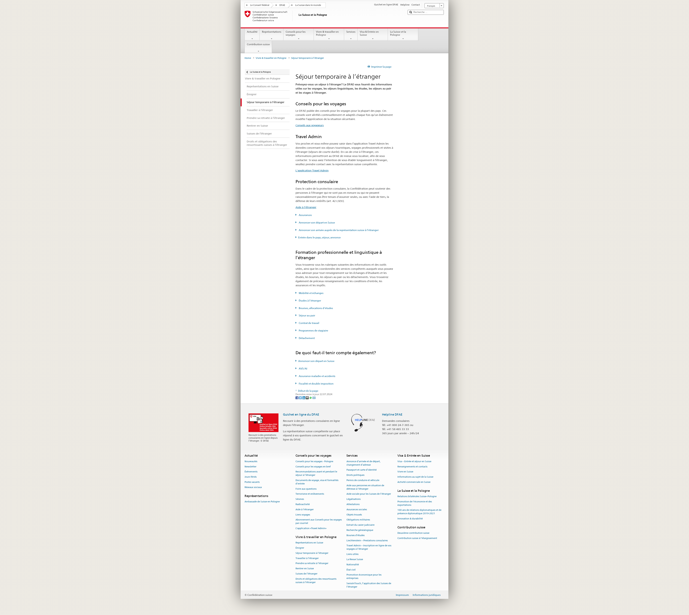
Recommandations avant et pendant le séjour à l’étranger (316, 473)
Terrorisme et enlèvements (310, 494)
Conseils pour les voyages (296, 33)
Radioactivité (303, 504)
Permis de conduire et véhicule (362, 480)
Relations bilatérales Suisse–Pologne (417, 496)
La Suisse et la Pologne (398, 33)
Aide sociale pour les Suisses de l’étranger (368, 494)
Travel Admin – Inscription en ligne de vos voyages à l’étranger (368, 547)
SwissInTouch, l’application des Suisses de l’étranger (368, 585)
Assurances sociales (356, 509)
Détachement (306, 338)
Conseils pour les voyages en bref (313, 466)
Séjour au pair (306, 315)
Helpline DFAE (392, 414)
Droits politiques (355, 475)
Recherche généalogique (359, 530)
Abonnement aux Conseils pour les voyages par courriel (319, 522)
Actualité (252, 31)
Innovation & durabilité (410, 518)
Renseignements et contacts (412, 466)
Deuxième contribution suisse (413, 533)
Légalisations (353, 499)
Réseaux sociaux (253, 487)
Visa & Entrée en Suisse (369, 33)
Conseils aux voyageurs (310, 125)
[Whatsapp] (311, 397)
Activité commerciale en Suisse (413, 482)
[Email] (314, 397)
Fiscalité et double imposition (316, 383)
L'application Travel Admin (312, 170)
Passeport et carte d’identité (361, 470)
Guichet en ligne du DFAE (301, 414)
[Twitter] (300, 397)
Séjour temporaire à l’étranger (312, 553)
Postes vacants (252, 482)
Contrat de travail (308, 323)
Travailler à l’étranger (307, 558)
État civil (351, 569)
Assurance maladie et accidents (316, 376)
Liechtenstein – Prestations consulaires (367, 540)
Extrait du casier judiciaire (360, 525)
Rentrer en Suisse (305, 568)
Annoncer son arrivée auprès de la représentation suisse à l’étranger (338, 230)
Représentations (271, 31)
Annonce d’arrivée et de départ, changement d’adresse (363, 463)
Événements (251, 471)
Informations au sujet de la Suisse (415, 476)
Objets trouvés (354, 514)
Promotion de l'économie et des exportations (414, 503)
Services (350, 31)
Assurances (305, 215)
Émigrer (300, 547)
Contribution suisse (258, 44)
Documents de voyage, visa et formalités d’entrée (317, 482)
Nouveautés (251, 461)
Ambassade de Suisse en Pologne (262, 501)
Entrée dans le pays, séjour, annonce (319, 237)
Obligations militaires (358, 520)
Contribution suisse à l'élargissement (417, 538)
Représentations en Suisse (309, 542)
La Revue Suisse (354, 559)
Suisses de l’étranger (306, 573)
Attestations (353, 504)
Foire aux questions (306, 488)
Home (248, 58)
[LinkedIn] (304, 397)
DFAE (282, 5)
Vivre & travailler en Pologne (327, 33)
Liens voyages (303, 514)
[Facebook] (297, 397)
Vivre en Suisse (405, 471)
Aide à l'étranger (306, 207)
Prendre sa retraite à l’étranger (312, 563)
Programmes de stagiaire (313, 330)
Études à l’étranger (309, 300)
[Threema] (307, 397)
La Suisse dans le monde (308, 5)
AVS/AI (302, 368)
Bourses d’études (355, 535)
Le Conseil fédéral (259, 5)
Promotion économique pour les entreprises (363, 577)
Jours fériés (251, 476)
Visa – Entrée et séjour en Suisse (414, 461)
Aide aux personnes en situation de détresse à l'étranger (365, 487)
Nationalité (352, 564)
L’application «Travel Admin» (311, 528)
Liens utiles (352, 554)
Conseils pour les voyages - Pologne (314, 461)
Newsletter (250, 466)
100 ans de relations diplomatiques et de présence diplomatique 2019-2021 (419, 512)
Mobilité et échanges (311, 293)
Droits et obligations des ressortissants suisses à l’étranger (316, 581)
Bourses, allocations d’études (315, 308)
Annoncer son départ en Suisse (316, 222)
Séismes (300, 499)
